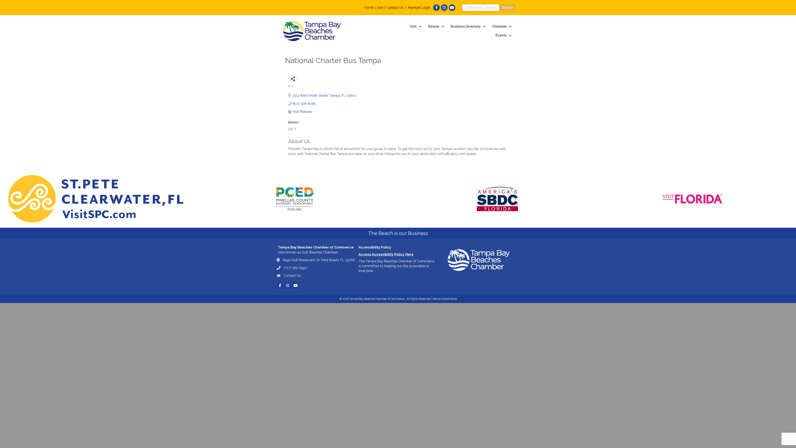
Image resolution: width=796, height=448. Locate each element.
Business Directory (466, 26)
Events (501, 35)
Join (380, 8)
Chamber (499, 26)
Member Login (419, 8)
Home (369, 8)
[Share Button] (292, 78)
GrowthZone (449, 298)
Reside (433, 26)
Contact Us (395, 8)
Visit (413, 26)
